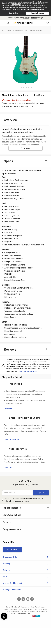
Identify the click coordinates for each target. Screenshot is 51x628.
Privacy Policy (16, 4)
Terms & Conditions (25, 609)
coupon (34, 18)
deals (27, 18)
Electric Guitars (18, 30)
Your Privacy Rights (40, 609)
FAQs (5, 576)
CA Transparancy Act (13, 611)
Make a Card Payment (12, 583)
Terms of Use (25, 9)
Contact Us (8, 467)
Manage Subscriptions (13, 590)
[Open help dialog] (4, 616)
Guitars (9, 30)
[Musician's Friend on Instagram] (32, 599)
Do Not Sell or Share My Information (17, 607)
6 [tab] (28, 87)
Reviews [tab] (10, 349)
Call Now (13, 549)
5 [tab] (27, 87)
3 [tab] (23, 87)
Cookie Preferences (37, 9)
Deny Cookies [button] (13, 13)
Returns (6, 570)
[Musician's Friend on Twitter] (23, 599)
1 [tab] (20, 87)
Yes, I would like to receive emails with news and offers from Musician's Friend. (25, 499)
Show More (25, 148)
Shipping (6, 563)
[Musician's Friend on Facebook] (19, 599)
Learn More (8, 408)
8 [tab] (31, 87)
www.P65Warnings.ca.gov (28, 371)
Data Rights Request (38, 607)
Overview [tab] (11, 120)
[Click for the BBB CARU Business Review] (36, 616)
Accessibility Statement (37, 611)
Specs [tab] (8, 161)
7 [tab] (30, 87)
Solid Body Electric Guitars (33, 30)
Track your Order (10, 557)
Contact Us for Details (11, 439)
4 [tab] (25, 87)
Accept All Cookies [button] (37, 13)
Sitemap (24, 611)
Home (2, 30)
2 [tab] (22, 87)
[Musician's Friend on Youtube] (28, 599)
